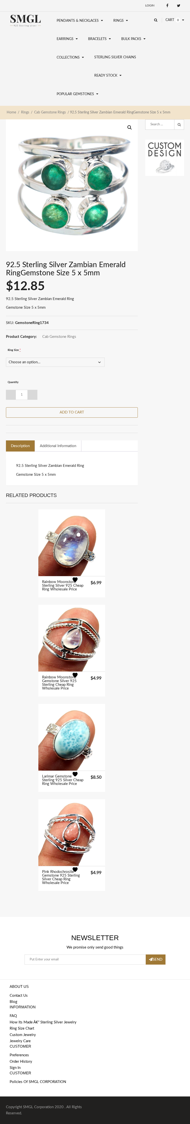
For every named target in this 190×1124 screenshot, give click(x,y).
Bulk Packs (131, 39)
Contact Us (19, 995)
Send (157, 959)
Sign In (15, 1068)
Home (11, 112)
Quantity (13, 382)
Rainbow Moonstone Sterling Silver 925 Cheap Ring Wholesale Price (62, 585)
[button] (129, 127)
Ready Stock (105, 75)
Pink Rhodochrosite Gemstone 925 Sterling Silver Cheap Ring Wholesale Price (61, 877)
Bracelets (97, 39)
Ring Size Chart (22, 1028)
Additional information (58, 446)
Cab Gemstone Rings (50, 112)
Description (20, 446)
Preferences (19, 1055)
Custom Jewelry (23, 1035)
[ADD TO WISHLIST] (78, 582)
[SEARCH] (179, 124)
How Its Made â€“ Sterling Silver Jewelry (43, 1022)
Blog (13, 1002)
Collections (68, 57)
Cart (170, 20)
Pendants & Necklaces (78, 20)
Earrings (65, 39)
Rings (118, 20)
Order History (21, 1061)
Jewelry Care (20, 1041)
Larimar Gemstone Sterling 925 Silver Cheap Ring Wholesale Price (62, 780)
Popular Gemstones (75, 94)
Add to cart (72, 412)
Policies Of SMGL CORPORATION (38, 1082)
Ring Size (14, 350)
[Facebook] (167, 5)
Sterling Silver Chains (115, 57)
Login (149, 5)
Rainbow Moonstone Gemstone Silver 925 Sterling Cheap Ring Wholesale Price (59, 682)
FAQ (13, 1016)
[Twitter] (178, 5)
